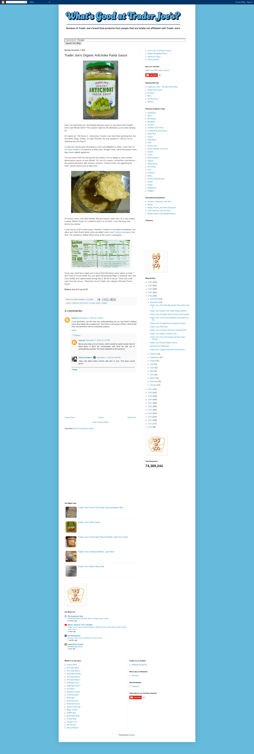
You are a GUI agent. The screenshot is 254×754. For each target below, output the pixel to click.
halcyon (75, 318)
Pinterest (135, 676)
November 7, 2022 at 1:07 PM (98, 340)
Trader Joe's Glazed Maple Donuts (163, 343)
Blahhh (150, 102)
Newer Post (70, 417)
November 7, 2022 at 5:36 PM (108, 358)
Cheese (151, 125)
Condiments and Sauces (157, 131)
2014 (150, 413)
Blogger (132, 735)
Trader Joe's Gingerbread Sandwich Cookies (168, 323)
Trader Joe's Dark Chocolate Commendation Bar (100, 507)
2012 (150, 420)
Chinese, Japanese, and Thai (159, 202)
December (154, 299)
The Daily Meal (73, 668)
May (152, 371)
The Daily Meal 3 (73, 677)
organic (98, 303)
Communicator (72, 695)
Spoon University (73, 707)
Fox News (71, 689)
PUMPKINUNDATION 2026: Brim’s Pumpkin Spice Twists (88, 618)
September (154, 357)
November (154, 302)
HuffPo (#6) (71, 713)
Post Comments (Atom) (84, 429)
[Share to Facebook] (111, 299)
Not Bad (151, 93)
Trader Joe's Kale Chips (89, 522)
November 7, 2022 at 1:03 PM (91, 318)
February (154, 381)
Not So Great (153, 99)
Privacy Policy (153, 60)
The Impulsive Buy (75, 616)
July (152, 364)
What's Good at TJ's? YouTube (80, 625)
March (153, 378)
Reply (74, 330)
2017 (150, 403)
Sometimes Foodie (75, 644)
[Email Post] (99, 299)
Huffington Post (73, 683)
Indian (150, 205)
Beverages (152, 119)
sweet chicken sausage (119, 232)
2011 (150, 424)
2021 (150, 389)
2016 (150, 406)
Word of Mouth (72, 728)
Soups (150, 182)
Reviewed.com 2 (73, 704)
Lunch (150, 155)
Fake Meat (152, 140)
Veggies (151, 191)
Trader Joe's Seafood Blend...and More (96, 551)
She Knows (71, 725)
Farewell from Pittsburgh (159, 346)
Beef (149, 116)
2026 (150, 282)
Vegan (150, 185)
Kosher (150, 152)
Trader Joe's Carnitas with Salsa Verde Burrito (168, 330)
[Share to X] (109, 299)
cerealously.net (74, 636)
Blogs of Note (72, 710)
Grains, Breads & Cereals (158, 149)
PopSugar (71, 698)
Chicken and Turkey (156, 128)
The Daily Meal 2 (73, 671)
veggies (104, 303)
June (152, 368)
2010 (150, 427)
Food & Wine (72, 665)
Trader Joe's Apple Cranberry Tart (163, 334)
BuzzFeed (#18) (73, 716)
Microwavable (153, 158)
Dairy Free (152, 134)
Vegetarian (152, 188)
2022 (150, 296)
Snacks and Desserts (156, 179)
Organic (151, 161)
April (152, 375)
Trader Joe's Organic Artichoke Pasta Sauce (167, 350)
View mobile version (100, 422)
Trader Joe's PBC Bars (159, 327)
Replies (77, 336)
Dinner (150, 137)
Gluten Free (152, 146)
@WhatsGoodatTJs (139, 665)
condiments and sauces (79, 303)
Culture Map (72, 719)
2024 (150, 289)
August (153, 361)
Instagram (135, 686)
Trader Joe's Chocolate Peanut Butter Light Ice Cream (103, 537)
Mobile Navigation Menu (157, 54)
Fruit (149, 143)
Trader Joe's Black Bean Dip (91, 566)
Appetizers (152, 113)
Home (101, 417)
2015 (150, 410)
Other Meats (152, 164)
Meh (149, 96)
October (153, 354)
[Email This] (103, 299)
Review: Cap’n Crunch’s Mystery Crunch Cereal (85, 638)
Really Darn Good (155, 90)
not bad (92, 303)
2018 (150, 400)
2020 (150, 393)
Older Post (131, 417)
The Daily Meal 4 (73, 680)
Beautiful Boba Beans (75, 647)
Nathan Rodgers (85, 358)
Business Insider (73, 692)
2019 (150, 396)
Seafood (151, 173)
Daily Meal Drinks (74, 674)
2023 (150, 292)
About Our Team (154, 57)
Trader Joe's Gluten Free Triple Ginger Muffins (168, 311)
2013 (150, 417)
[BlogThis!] (106, 299)
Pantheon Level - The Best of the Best (163, 87)
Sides (150, 176)
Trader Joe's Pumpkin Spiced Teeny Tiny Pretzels (169, 314)
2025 (150, 286)
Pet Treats (152, 167)
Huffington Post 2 (73, 686)
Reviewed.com (73, 701)
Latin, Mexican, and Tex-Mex (159, 211)
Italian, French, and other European (162, 208)
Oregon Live (72, 722)
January (153, 385)
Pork (149, 170)
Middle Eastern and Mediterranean (161, 214)
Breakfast (151, 122)
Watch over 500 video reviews (157, 70)
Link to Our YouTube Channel (159, 51)
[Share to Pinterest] (114, 299)
